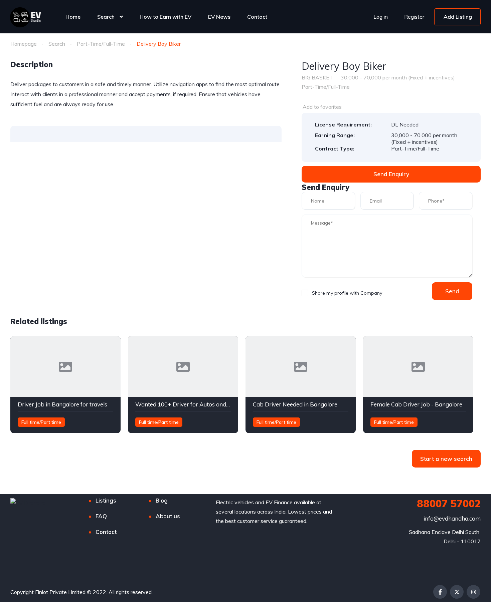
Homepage (23, 43)
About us (168, 516)
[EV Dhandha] (25, 16)
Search (106, 16)
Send (452, 291)
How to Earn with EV (165, 16)
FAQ (101, 516)
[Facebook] (440, 592)
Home (72, 16)
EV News (219, 16)
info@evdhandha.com (452, 518)
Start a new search (446, 458)
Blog (162, 500)
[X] (457, 592)
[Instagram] (473, 592)
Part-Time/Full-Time (101, 43)
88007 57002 (449, 503)
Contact (257, 16)
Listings (106, 500)
